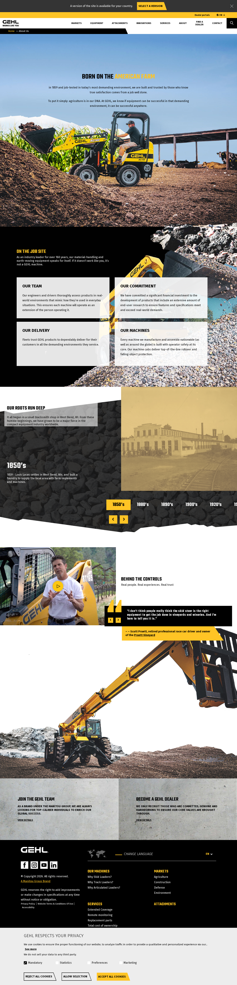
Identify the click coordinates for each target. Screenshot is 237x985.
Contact (217, 23)
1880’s (143, 504)
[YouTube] (44, 865)
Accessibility (28, 907)
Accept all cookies (112, 976)
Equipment (96, 23)
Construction (162, 882)
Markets (161, 871)
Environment (162, 892)
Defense (159, 887)
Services (165, 23)
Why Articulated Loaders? (104, 887)
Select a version (150, 6)
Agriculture (161, 877)
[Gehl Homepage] (35, 850)
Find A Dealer (199, 23)
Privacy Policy (28, 903)
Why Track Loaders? (100, 882)
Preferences (100, 962)
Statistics (66, 962)
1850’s (118, 504)
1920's (216, 504)
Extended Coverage (100, 909)
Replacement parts (100, 920)
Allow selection (75, 976)
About (183, 23)
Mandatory (35, 962)
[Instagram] (34, 865)
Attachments (120, 23)
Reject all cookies (39, 976)
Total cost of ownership (102, 925)
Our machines (98, 871)
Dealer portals (202, 15)
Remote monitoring (100, 915)
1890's (167, 504)
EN (220, 15)
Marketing (130, 962)
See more (31, 949)
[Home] (8, 22)
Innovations (143, 23)
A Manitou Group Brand (35, 881)
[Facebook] (24, 865)
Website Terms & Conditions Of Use (55, 903)
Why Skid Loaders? (100, 877)
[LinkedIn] (53, 865)
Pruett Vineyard (144, 635)
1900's (191, 504)
